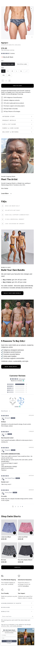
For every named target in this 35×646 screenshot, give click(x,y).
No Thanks (9, 643)
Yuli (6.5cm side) (22, 64)
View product (14, 532)
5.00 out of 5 (21, 379)
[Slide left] (28, 37)
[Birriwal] (9, 550)
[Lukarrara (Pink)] (26, 527)
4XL (10, 76)
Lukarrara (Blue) (6, 537)
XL (21, 71)
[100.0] (21, 400)
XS (3, 71)
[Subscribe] (33, 616)
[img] (5, 415)
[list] (17, 587)
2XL (27, 71)
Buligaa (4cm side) (8, 64)
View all (17, 567)
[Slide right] (32, 37)
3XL (4, 76)
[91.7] (13, 400)
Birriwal (3, 560)
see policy (25, 586)
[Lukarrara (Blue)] (9, 527)
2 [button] (15, 506)
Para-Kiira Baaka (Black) (25, 560)
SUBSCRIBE (9, 641)
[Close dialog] (33, 629)
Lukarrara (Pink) (23, 537)
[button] (5, 53)
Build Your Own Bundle (12, 293)
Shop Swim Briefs (11, 366)
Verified (16, 406)
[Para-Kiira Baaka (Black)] (26, 550)
